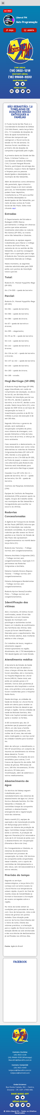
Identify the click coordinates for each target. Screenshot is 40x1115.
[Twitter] (23, 91)
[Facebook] (12, 91)
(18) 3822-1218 (20, 70)
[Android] (17, 84)
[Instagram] (17, 91)
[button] (3, 3)
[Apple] (23, 84)
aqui (14, 208)
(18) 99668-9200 (20, 77)
